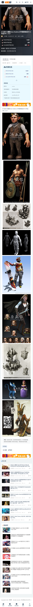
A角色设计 (12, 475)
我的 (23, 605)
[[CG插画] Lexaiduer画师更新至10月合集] (6, 551)
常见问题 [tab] (13, 59)
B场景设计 (12, 468)
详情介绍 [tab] (6, 59)
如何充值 (16, 605)
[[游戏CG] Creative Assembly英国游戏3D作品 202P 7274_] (6, 495)
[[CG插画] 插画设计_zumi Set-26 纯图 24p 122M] (6, 531)
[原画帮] (2, 36)
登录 (27, 2)
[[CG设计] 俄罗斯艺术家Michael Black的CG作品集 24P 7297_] (6, 511)
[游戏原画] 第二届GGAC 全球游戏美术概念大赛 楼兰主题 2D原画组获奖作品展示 (20, 563)
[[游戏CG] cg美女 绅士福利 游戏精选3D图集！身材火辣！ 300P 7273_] (6, 503)
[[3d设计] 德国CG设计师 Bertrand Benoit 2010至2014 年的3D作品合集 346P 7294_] (6, 468)
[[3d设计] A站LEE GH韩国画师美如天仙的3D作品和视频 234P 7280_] (6, 481)
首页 (3, 605)
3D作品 (4, 446)
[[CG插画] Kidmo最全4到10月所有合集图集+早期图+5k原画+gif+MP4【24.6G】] (6, 571)
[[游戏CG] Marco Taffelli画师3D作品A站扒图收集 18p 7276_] (6, 491)
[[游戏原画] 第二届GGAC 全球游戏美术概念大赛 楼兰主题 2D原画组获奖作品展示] (6, 564)
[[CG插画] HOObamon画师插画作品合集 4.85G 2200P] (6, 578)
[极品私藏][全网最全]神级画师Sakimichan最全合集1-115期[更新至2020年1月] (19, 583)
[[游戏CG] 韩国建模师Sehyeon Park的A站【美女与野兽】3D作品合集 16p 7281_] (6, 474)
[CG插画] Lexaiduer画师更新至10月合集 (20, 548)
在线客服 (10, 605)
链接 (10, 450)
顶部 (30, 605)
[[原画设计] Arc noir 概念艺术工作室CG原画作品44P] (6, 544)
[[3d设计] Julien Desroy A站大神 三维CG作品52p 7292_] (6, 520)
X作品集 (5, 36)
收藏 (5, 450)
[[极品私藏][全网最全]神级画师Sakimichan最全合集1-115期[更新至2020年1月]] (6, 584)
